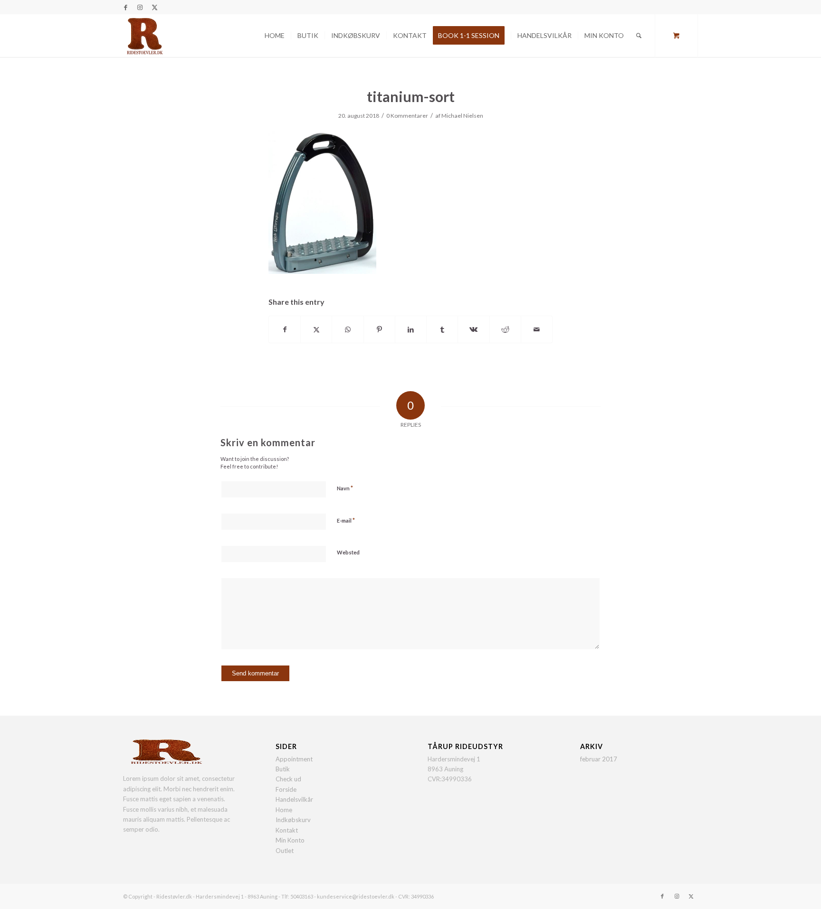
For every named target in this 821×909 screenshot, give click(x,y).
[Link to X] (154, 7)
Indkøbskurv (293, 820)
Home (284, 810)
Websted (348, 552)
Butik (283, 769)
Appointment (294, 759)
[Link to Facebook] (126, 7)
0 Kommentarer (407, 115)
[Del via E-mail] (536, 329)
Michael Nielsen (462, 115)
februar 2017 (598, 759)
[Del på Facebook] (284, 329)
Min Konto (290, 840)
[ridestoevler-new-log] (144, 35)
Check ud (288, 779)
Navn (345, 488)
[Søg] (639, 35)
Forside (286, 789)
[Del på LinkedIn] (410, 329)
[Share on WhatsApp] (347, 329)
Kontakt (287, 830)
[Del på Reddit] (505, 329)
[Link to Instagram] (140, 7)
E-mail (346, 520)
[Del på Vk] (473, 329)
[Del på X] (316, 329)
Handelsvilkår (294, 799)
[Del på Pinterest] (379, 329)
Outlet (285, 850)
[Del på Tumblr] (442, 329)
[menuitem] (274, 35)
